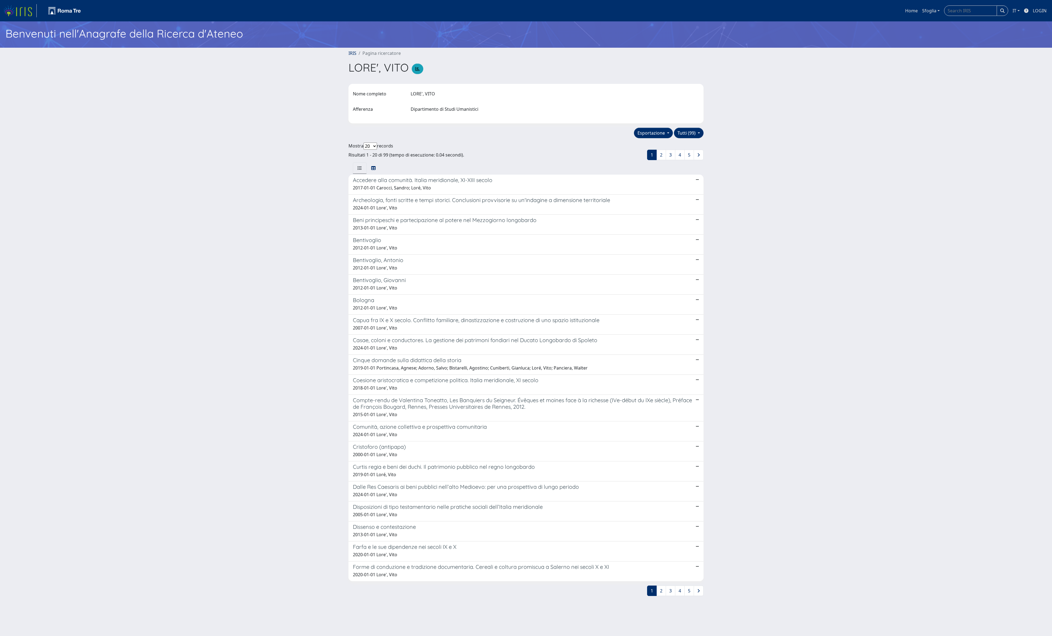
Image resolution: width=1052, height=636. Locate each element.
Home (911, 11)
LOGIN (1040, 11)
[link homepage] (20, 10)
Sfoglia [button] (929, 11)
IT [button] (1014, 11)
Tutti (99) (687, 133)
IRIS (352, 53)
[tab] (360, 168)
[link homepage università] (64, 10)
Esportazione (652, 133)
